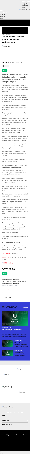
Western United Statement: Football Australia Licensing (19, 354)
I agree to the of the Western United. (15, 288)
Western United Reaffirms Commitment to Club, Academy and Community (20, 344)
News (8, 34)
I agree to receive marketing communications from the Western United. (15, 292)
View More (25, 307)
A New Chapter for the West (12, 330)
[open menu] (1, 10)
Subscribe (8, 297)
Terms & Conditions (21, 435)
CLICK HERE (6, 253)
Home (3, 34)
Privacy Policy (15, 288)
